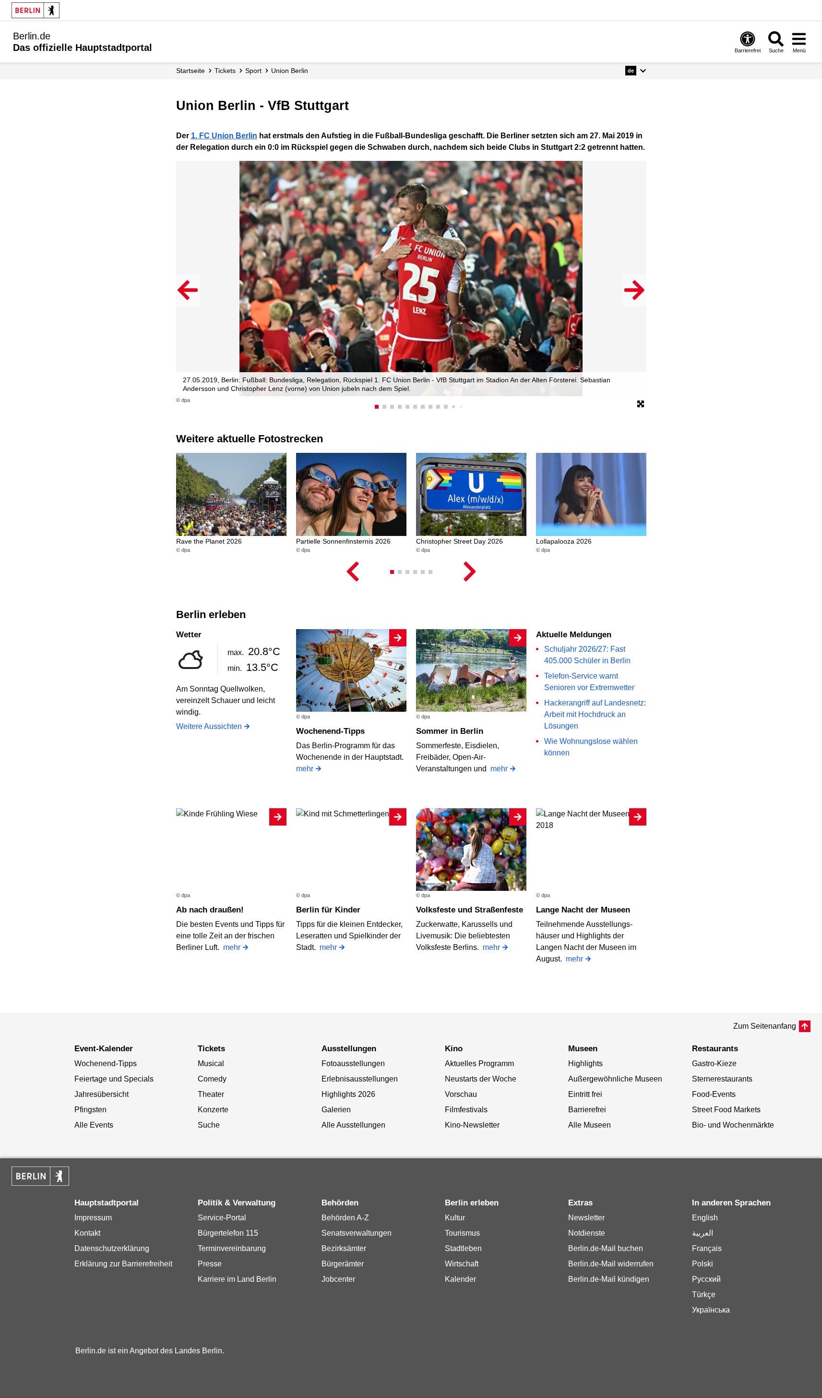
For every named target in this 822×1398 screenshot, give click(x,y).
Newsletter (586, 1218)
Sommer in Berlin (449, 731)
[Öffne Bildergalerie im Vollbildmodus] (640, 404)
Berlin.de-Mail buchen (605, 1248)
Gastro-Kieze (714, 1063)
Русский (706, 1279)
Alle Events (93, 1125)
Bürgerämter (343, 1264)
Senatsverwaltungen (357, 1233)
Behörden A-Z (345, 1218)
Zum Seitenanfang (764, 1026)
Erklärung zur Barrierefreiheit (123, 1264)
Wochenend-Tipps (330, 731)
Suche (209, 1125)
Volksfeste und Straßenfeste (469, 909)
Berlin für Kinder (328, 909)
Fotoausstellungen (353, 1063)
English (705, 1218)
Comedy (212, 1079)
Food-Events (714, 1094)
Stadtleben (463, 1248)
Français (707, 1248)
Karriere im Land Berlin (237, 1279)
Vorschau (461, 1094)
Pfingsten (90, 1110)
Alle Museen (589, 1125)
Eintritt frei (585, 1094)
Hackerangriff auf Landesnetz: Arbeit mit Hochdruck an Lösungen (595, 714)
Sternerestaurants (722, 1079)
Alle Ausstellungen (353, 1125)
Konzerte (213, 1110)
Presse (210, 1264)
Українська (711, 1310)
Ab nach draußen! (210, 909)
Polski (702, 1264)
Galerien (336, 1110)
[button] (635, 70)
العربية (702, 1233)
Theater (211, 1094)
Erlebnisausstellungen (360, 1079)
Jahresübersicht (101, 1094)
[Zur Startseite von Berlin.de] (40, 1183)
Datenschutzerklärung (111, 1248)
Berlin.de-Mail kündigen (608, 1279)
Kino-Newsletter (472, 1125)
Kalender (460, 1279)
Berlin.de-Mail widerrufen (611, 1264)
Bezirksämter (344, 1248)
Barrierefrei (587, 1110)
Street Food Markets (726, 1110)
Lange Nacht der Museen (583, 909)
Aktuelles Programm (479, 1063)
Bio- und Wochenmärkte (733, 1125)
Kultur (455, 1218)
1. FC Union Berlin (224, 136)
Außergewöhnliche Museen (615, 1079)
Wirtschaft (461, 1264)
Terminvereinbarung (232, 1248)
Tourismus (462, 1233)
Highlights (585, 1063)
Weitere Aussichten (209, 726)
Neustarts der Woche (480, 1079)
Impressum (93, 1218)
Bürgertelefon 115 (228, 1233)
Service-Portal (222, 1218)
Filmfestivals (466, 1110)
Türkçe (703, 1294)
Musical (211, 1063)
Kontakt (87, 1233)
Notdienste (586, 1233)
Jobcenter (338, 1279)
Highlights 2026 (348, 1094)
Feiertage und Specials (114, 1079)
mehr (304, 769)
